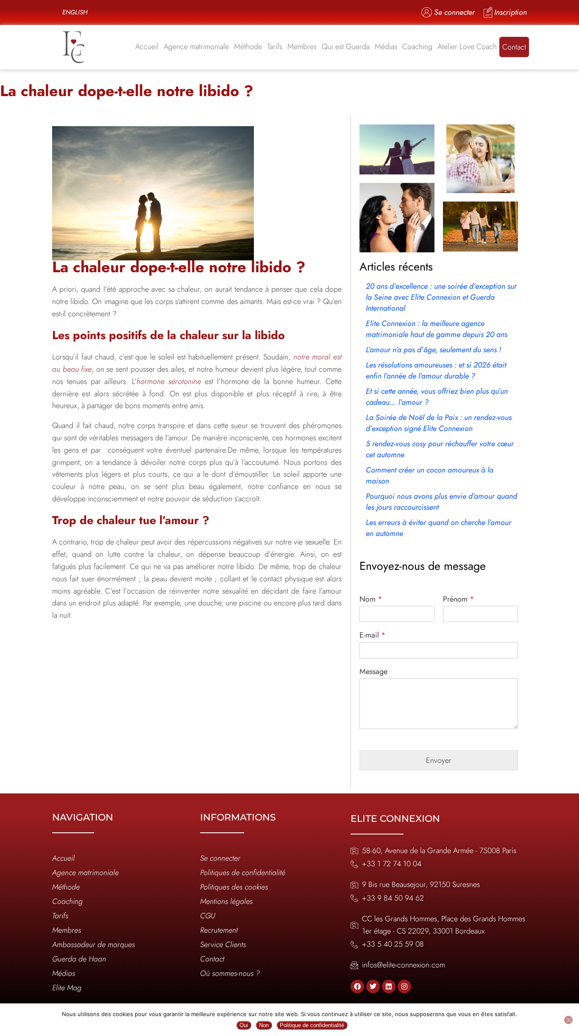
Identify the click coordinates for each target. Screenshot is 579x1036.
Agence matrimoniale (196, 46)
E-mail (372, 635)
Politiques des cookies (234, 886)
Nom (370, 599)
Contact (514, 46)
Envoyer (438, 760)
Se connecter (220, 858)
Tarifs (274, 46)
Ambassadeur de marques (93, 944)
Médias (386, 46)
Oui (243, 1025)
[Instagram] (404, 986)
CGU (207, 915)
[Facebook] (357, 986)
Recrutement (219, 930)
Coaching (417, 46)
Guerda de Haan (79, 958)
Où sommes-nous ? (230, 973)
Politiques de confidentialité (242, 872)
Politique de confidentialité (312, 1025)
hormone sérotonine (168, 381)
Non (264, 1025)
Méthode (248, 46)
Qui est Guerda (346, 46)
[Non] (568, 1020)
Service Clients (223, 944)
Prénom (458, 599)
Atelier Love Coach (467, 46)
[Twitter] (373, 986)
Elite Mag (66, 987)
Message (373, 672)
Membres (302, 46)
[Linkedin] (388, 986)
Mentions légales (226, 901)
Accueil (147, 46)
